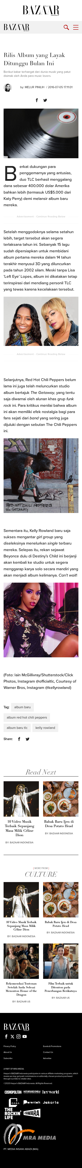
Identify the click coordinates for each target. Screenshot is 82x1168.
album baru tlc (17, 728)
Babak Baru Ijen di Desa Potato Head (59, 824)
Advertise (47, 1058)
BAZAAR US (23, 1001)
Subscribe (8, 1058)
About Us (8, 1052)
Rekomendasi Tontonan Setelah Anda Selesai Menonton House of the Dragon (21, 989)
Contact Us (48, 1052)
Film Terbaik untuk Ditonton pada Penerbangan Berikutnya (61, 987)
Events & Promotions (52, 1046)
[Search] (66, 27)
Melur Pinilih (34, 87)
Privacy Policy (10, 1046)
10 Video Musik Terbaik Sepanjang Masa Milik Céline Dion (19, 828)
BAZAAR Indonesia (21, 842)
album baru (22, 707)
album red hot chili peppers (27, 717)
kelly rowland (45, 728)
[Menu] (75, 27)
